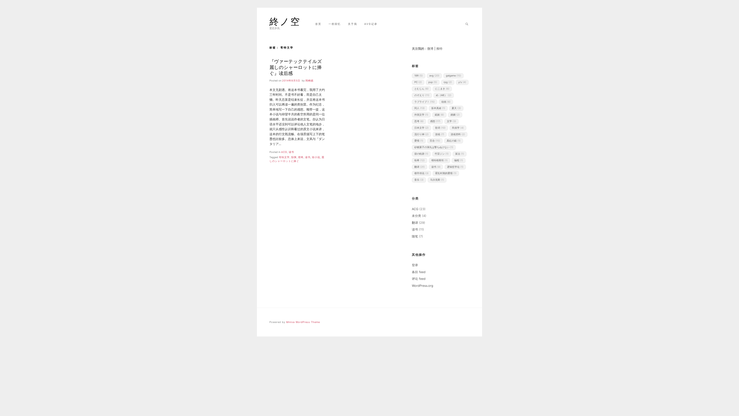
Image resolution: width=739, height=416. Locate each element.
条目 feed (419, 272)
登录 (415, 265)
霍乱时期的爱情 (445, 173)
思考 (419, 121)
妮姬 (439, 114)
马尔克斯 (437, 179)
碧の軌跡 (421, 153)
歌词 (440, 127)
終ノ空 (285, 21)
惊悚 (294, 157)
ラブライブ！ (424, 101)
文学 (451, 121)
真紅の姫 (454, 140)
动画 (446, 101)
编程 (458, 160)
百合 (435, 140)
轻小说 (316, 157)
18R (418, 75)
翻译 (419, 166)
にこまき (442, 88)
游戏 (439, 134)
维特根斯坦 (439, 160)
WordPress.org (422, 286)
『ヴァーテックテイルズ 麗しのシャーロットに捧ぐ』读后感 (295, 67)
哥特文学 (284, 157)
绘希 (419, 160)
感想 (435, 121)
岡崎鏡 (309, 80)
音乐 (419, 179)
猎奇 (300, 157)
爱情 (418, 140)
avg (434, 75)
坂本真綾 (438, 108)
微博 (430, 48)
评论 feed (419, 279)
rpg (448, 82)
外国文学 (421, 114)
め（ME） (443, 95)
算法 (459, 153)
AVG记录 (370, 24)
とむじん (421, 88)
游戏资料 (458, 134)
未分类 (416, 216)
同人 (419, 108)
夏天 (456, 108)
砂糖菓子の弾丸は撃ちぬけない (433, 147)
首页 (318, 24)
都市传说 (421, 173)
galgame (453, 75)
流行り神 (421, 134)
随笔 (415, 236)
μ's (462, 82)
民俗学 (458, 127)
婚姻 (455, 114)
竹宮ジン (442, 153)
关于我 (352, 24)
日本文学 (421, 127)
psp (432, 82)
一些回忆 (335, 24)
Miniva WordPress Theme (303, 322)
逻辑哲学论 (455, 166)
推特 (439, 48)
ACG (284, 152)
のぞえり (421, 95)
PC (418, 82)
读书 (291, 152)
